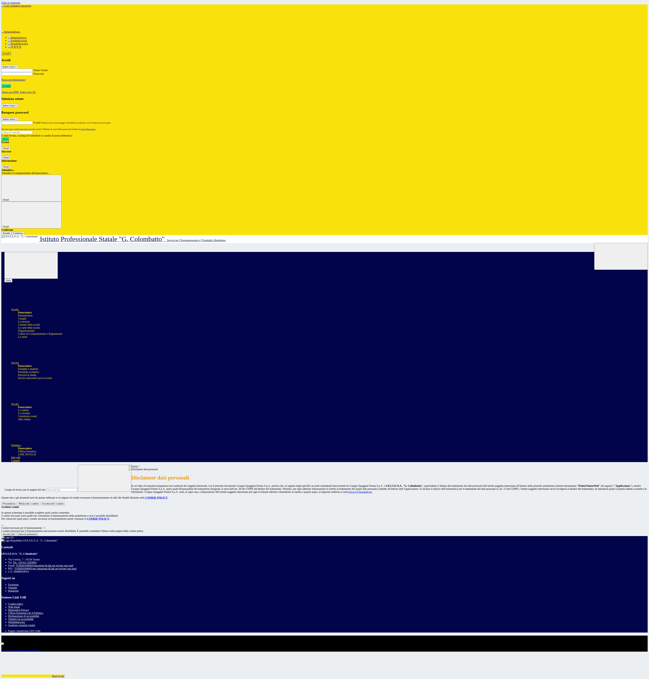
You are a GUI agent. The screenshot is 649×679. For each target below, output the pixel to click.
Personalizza (9, 503)
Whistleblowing (16, 622)
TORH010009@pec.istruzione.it (45, 568)
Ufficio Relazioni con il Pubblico (25, 613)
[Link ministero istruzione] (16, 5)
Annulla (6, 233)
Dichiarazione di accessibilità (23, 616)
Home (134, 466)
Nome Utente (40, 70)
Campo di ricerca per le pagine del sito (24, 489)
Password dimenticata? (13, 79)
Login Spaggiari (88, 129)
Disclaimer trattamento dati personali (20, 650)
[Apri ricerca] (621, 256)
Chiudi (6, 148)
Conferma (18, 233)
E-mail (36, 122)
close (8, 280)
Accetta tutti (53, 503)
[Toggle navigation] (31, 265)
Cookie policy (15, 603)
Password (38, 73)
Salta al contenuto (10, 2)
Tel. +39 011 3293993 (25, 562)
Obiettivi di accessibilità (20, 619)
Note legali (14, 607)
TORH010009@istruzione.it (44, 565)
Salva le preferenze (27, 534)
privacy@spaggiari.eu (360, 491)
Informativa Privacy (18, 610)
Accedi (6, 53)
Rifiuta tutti (29, 503)
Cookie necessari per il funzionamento (22, 527)
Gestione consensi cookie (21, 625)
